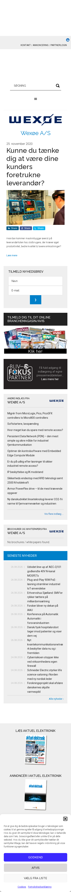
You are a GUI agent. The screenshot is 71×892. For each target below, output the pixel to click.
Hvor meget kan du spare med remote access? (35, 430)
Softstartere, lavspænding (23, 423)
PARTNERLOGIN (59, 45)
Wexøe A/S (36, 133)
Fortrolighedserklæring (39, 887)
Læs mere (11, 255)
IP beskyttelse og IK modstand (25, 472)
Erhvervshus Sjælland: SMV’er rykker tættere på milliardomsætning (45, 597)
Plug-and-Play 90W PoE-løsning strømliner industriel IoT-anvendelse (43, 584)
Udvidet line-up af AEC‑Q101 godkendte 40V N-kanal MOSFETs (44, 571)
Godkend (35, 857)
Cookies (22, 887)
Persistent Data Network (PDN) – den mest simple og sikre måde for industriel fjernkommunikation (32, 440)
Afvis (36, 867)
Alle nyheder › (56, 698)
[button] (65, 819)
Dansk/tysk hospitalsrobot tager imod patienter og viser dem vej (44, 631)
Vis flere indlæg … (54, 513)
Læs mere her (50, 379)
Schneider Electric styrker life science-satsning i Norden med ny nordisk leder (44, 674)
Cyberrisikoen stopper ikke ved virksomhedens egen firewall (43, 662)
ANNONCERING (40, 45)
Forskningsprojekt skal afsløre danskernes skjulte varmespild (45, 687)
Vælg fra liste (35, 878)
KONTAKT (26, 45)
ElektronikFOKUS (36, 66)
